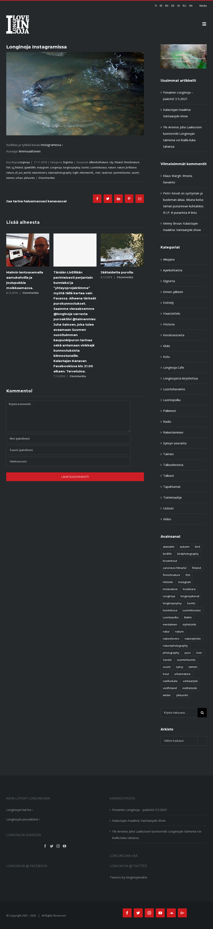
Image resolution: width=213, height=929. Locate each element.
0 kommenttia (46, 178)
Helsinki (168, 582)
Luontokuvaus (98, 167)
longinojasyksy (71, 167)
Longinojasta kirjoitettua (180, 378)
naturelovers (39, 172)
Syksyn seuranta (174, 443)
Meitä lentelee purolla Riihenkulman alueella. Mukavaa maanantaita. (120, 277)
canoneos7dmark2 (175, 568)
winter (167, 695)
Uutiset (168, 508)
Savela (167, 660)
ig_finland (17, 167)
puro (188, 653)
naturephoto (193, 638)
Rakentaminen (173, 432)
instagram (43, 167)
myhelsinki (189, 624)
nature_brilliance (127, 167)
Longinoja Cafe (173, 367)
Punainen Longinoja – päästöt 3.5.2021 (139, 810)
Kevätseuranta (173, 335)
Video (167, 519)
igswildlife (30, 167)
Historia (169, 324)
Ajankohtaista (172, 270)
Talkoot (168, 475)
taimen (10, 178)
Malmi (188, 617)
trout (166, 674)
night (75, 172)
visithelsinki (189, 688)
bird (197, 547)
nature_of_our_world (18, 172)
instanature (170, 589)
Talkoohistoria (173, 465)
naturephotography (59, 172)
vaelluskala (170, 681)
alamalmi (168, 547)
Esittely (168, 302)
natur (166, 631)
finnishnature (131, 162)
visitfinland (170, 688)
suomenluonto (121, 172)
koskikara (189, 589)
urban (19, 178)
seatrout (107, 172)
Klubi (166, 346)
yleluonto (29, 178)
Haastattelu (171, 313)
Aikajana (169, 259)
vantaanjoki (190, 681)
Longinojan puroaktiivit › (23, 819)
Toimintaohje (172, 497)
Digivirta (68, 162)
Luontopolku (172, 400)
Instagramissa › (52, 145)
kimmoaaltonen (30, 151)
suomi (135, 172)
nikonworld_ (87, 172)
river (98, 172)
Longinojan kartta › (19, 810)
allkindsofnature (98, 162)
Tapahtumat (172, 486)
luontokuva (170, 610)
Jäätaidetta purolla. (70, 272)
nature (112, 167)
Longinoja (24, 162)
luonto (85, 167)
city (111, 162)
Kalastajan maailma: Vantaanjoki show (139, 820)
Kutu (166, 357)
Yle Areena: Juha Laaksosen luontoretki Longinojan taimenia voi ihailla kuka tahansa (156, 834)
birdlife (167, 554)
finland (119, 162)
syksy (179, 667)
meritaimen (170, 624)
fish (8, 167)
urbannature (182, 674)
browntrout (170, 561)
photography (171, 653)
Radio (167, 421)
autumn (184, 547)
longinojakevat (190, 596)
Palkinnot (169, 411)
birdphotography (188, 554)
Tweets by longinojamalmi (128, 877)
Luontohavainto (174, 389)
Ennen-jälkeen (173, 292)
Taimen (168, 454)
